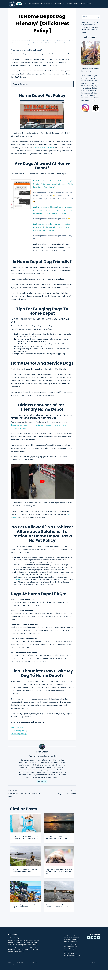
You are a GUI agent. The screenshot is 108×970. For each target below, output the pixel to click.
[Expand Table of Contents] (71, 84)
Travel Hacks (48, 11)
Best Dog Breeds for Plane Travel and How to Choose (24, 793)
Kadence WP (34, 962)
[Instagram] (92, 937)
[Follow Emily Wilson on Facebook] (38, 781)
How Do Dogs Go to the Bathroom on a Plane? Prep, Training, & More (25, 837)
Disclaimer (97, 962)
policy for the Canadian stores (43, 148)
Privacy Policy (33, 45)
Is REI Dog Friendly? (18, 727)
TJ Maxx (17, 579)
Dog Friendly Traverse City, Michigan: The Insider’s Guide (56, 837)
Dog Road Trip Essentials (67, 792)
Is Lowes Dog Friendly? (19, 734)
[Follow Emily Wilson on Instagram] (42, 781)
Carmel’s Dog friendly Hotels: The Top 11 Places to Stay (24, 906)
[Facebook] (88, 937)
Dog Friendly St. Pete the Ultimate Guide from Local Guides (24, 871)
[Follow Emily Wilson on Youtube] (45, 781)
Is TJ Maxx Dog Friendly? (19, 731)
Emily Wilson (42, 752)
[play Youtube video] (42, 481)
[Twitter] (98, 937)
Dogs (33, 11)
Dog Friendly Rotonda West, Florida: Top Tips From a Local (57, 906)
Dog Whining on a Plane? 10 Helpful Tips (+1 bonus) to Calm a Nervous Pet (59, 872)
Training (39, 11)
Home (26, 4)
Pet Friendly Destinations (76, 4)
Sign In (19, 4)
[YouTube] (95, 937)
